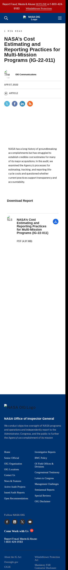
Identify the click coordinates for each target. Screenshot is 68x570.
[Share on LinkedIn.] (22, 104)
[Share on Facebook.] (14, 104)
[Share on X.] (7, 104)
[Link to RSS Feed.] (30, 104)
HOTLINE (41, 4)
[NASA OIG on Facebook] (7, 522)
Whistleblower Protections (39, 8)
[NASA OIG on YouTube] (30, 522)
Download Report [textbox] (20, 200)
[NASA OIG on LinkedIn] (14, 522)
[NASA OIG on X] (22, 522)
